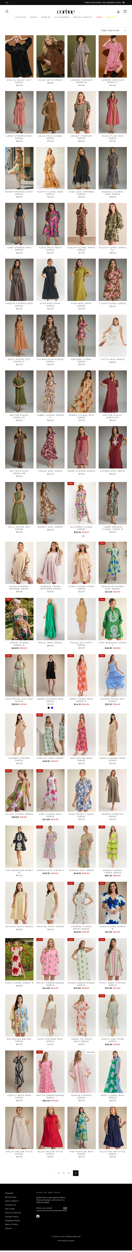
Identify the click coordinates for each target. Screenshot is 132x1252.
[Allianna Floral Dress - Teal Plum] (83, 536)
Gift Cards (10, 1209)
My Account (10, 1197)
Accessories (62, 17)
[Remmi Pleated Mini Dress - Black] (48, 708)
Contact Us (10, 1205)
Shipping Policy (12, 1220)
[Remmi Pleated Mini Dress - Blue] (52, 708)
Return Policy (11, 1224)
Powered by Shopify (66, 1241)
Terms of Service (13, 1213)
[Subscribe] (65, 1208)
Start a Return (12, 1201)
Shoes (33, 17)
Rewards (9, 1193)
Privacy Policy (12, 1217)
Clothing (20, 17)
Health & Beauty (83, 17)
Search (8, 1228)
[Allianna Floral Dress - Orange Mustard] (80, 536)
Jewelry (46, 17)
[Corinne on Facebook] (37, 1216)
